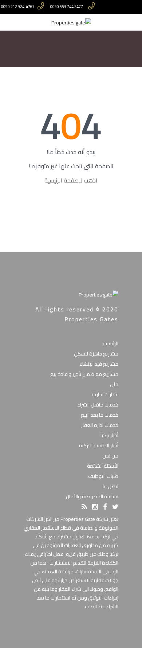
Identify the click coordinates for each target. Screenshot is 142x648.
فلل (114, 384)
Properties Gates (91, 319)
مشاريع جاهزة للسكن (96, 353)
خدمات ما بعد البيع (99, 415)
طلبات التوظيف (103, 476)
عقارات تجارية (105, 394)
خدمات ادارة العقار (99, 425)
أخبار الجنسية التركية (98, 445)
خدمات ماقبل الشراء (97, 404)
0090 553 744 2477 (66, 6)
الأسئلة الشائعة (102, 466)
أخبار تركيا (109, 435)
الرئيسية (110, 343)
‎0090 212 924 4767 (18, 6)
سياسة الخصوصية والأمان (92, 496)
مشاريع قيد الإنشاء (98, 364)
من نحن (110, 455)
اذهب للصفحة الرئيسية (71, 180)
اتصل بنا (110, 486)
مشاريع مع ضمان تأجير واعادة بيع (84, 374)
